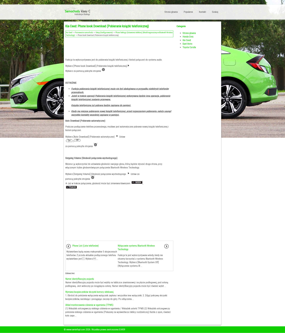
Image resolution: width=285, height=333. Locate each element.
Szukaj (215, 12)
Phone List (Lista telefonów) (85, 245)
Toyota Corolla (189, 47)
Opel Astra (187, 43)
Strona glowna (171, 12)
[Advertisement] (119, 47)
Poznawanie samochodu (84, 33)
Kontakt (202, 12)
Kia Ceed (69, 33)
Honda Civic (188, 36)
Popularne (188, 12)
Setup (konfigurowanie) (104, 33)
